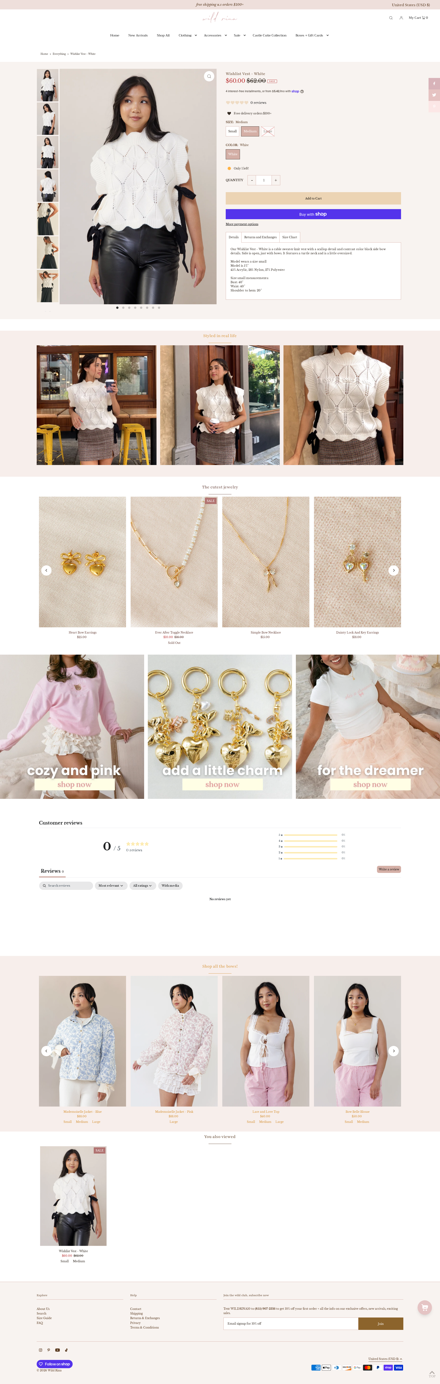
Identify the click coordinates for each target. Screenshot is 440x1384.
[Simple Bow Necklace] (265, 562)
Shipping (136, 1313)
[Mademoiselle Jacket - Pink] (174, 1041)
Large (268, 131)
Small (232, 131)
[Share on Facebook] (434, 83)
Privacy (135, 1323)
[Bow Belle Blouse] (357, 1041)
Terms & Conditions (144, 1327)
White (232, 154)
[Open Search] (391, 17)
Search (41, 1313)
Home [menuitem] (114, 35)
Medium (250, 131)
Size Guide (44, 1318)
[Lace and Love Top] (265, 1041)
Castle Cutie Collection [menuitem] (269, 35)
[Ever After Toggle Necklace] (174, 562)
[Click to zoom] (209, 76)
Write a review (389, 869)
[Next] (393, 570)
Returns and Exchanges (260, 237)
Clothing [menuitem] (185, 35)
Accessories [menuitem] (212, 35)
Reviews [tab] (52, 871)
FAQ (40, 1323)
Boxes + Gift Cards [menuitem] (309, 35)
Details (234, 237)
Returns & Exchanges (145, 1318)
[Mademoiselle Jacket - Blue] (82, 1041)
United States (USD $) (411, 5)
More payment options (242, 224)
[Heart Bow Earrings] (82, 562)
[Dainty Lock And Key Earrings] (357, 562)
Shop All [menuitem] (163, 35)
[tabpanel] (220, 915)
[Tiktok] (66, 1350)
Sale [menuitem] (237, 35)
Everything (59, 54)
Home (44, 54)
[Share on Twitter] (434, 95)
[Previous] (46, 570)
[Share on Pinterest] (434, 106)
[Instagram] (40, 1350)
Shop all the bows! (220, 966)
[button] (312, 835)
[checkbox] (170, 886)
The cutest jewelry (220, 487)
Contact (135, 1309)
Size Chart (289, 237)
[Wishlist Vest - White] (73, 1196)
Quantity (234, 180)
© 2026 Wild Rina (49, 1370)
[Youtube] (57, 1350)
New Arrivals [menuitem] (138, 35)
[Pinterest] (48, 1350)
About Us (43, 1309)
